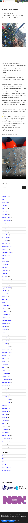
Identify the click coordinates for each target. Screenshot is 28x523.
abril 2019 (4, 423)
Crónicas (4, 461)
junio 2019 (4, 417)
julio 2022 (4, 326)
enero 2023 (5, 308)
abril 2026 (4, 208)
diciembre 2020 (6, 376)
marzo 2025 (5, 235)
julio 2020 (4, 388)
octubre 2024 (5, 249)
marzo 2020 (5, 391)
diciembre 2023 (6, 279)
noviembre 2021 (6, 349)
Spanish (6, 1)
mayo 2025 (5, 229)
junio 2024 (5, 261)
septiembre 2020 (6, 382)
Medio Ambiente (6, 467)
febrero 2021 (5, 373)
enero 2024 (5, 276)
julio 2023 (4, 291)
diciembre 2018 (6, 435)
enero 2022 (5, 344)
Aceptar (4, 520)
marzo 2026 (5, 211)
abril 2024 (4, 267)
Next (23, 40)
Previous (4, 40)
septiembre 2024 (6, 252)
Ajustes (18, 520)
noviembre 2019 (6, 402)
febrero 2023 (5, 305)
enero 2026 (5, 214)
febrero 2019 (5, 429)
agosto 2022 (5, 323)
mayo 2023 (5, 296)
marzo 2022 (5, 338)
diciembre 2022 (6, 311)
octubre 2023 (5, 285)
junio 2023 (5, 293)
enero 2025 (5, 240)
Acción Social (5, 456)
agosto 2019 (5, 411)
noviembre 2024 (6, 246)
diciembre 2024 (6, 243)
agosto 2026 (5, 196)
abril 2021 (4, 367)
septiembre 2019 (6, 408)
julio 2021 (4, 358)
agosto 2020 (5, 385)
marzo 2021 (5, 370)
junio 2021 (4, 361)
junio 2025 (5, 226)
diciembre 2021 (6, 346)
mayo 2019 (5, 420)
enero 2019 (5, 432)
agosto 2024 (5, 255)
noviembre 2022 (6, 314)
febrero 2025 (5, 238)
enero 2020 (5, 397)
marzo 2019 (5, 426)
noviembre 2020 (6, 379)
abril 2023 (4, 299)
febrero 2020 (5, 394)
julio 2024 (4, 258)
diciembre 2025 (6, 217)
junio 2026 (5, 202)
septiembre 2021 (6, 352)
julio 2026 (4, 199)
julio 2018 (4, 444)
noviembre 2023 (6, 282)
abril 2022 (4, 335)
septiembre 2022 (6, 320)
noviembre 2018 (6, 438)
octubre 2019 (5, 405)
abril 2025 (4, 232)
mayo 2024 (5, 264)
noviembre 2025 (6, 220)
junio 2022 (5, 329)
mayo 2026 (5, 205)
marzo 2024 (5, 270)
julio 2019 (4, 414)
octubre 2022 (5, 317)
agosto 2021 (5, 355)
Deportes (4, 464)
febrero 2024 (5, 273)
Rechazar (11, 520)
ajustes (12, 518)
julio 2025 (4, 223)
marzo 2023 (5, 302)
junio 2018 (4, 447)
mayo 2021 (5, 364)
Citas (3, 459)
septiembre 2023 (6, 288)
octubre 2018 (5, 441)
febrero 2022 (5, 341)
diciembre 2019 (6, 399)
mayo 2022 (5, 332)
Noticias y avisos (6, 470)
